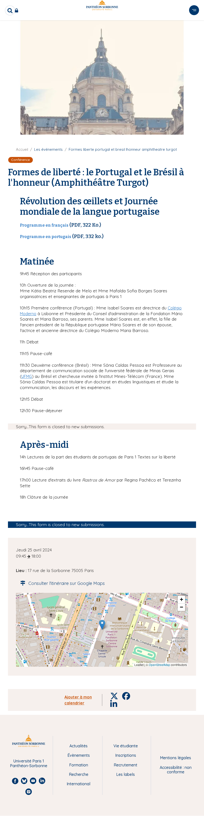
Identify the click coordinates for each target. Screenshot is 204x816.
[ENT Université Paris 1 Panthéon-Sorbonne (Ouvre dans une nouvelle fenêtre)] (17, 10)
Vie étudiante (125, 746)
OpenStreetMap (159, 665)
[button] (102, 625)
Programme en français (44, 225)
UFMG (26, 376)
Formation (78, 765)
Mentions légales (175, 758)
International (78, 784)
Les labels (125, 774)
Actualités (78, 746)
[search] (10, 10)
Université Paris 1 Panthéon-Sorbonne (28, 763)
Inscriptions (125, 755)
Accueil (22, 149)
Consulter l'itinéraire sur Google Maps (66, 583)
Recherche (78, 774)
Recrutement (125, 765)
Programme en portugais (45, 236)
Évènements (78, 755)
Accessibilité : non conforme (176, 769)
